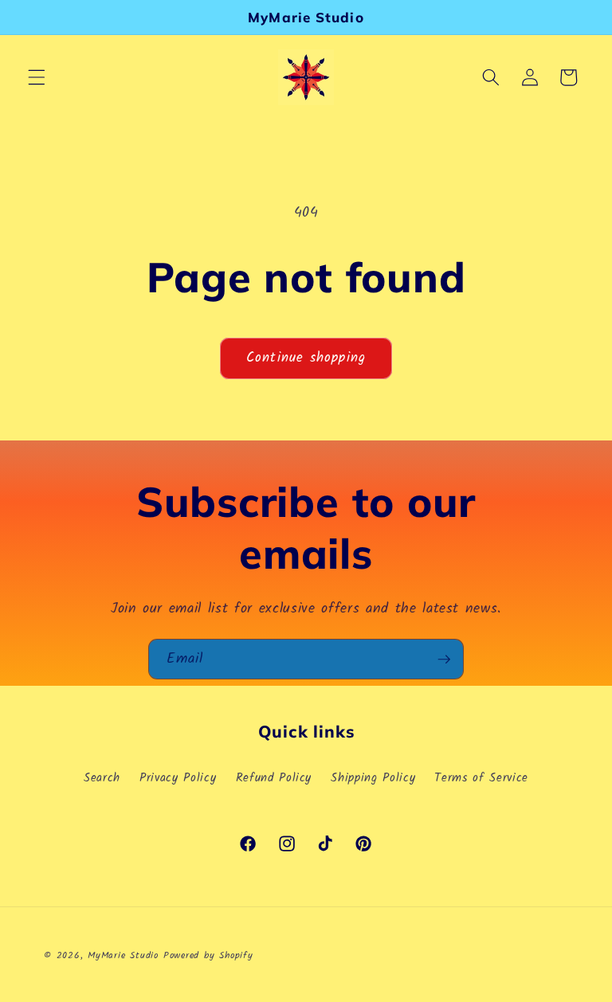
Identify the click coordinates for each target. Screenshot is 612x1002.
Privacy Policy (177, 778)
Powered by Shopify (208, 955)
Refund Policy (274, 778)
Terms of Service (481, 778)
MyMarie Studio (123, 955)
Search (102, 778)
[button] (37, 77)
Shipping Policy (373, 778)
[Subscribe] (444, 659)
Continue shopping (306, 358)
